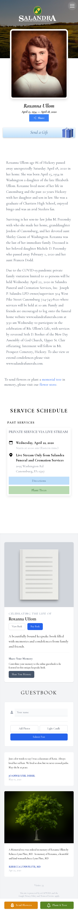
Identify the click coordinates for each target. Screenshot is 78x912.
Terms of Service (47, 896)
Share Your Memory (21, 674)
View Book (17, 626)
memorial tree (51, 379)
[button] (39, 817)
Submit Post (39, 736)
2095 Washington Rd (30, 466)
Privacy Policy (30, 896)
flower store (48, 384)
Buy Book (35, 626)
